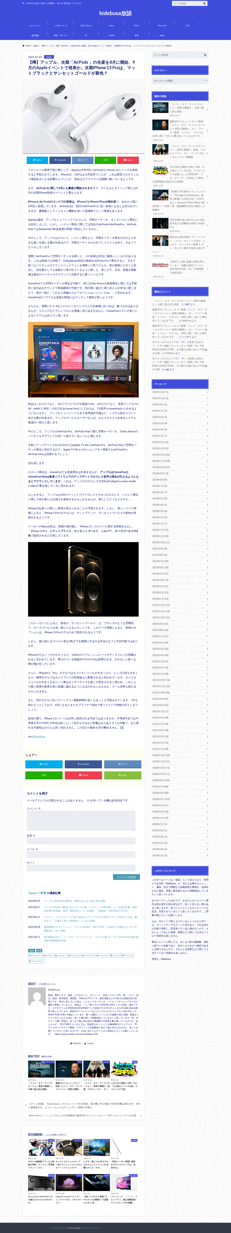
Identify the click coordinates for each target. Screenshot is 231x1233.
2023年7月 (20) (160, 561)
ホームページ (35, 25)
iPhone (116, 955)
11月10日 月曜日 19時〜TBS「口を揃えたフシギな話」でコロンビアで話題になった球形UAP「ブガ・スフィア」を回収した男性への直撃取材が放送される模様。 (178, 176)
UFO (187, 25)
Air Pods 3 (35, 955)
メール (32, 849)
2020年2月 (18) (160, 817)
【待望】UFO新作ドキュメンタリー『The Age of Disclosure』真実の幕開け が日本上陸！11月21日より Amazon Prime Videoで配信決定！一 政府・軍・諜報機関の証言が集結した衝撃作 (178, 202)
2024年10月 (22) (161, 467)
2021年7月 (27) (160, 711)
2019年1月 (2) (159, 855)
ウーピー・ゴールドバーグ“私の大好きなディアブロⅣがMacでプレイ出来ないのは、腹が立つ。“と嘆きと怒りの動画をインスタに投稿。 (90, 918)
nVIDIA (111, 35)
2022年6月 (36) (160, 642)
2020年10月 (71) (161, 767)
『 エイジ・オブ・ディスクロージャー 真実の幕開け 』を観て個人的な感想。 (187, 110)
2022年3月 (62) (160, 661)
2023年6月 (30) (160, 567)
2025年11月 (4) (160, 398)
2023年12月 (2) (160, 529)
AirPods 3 (61, 955)
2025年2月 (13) (160, 442)
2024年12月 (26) (161, 454)
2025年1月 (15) (160, 448)
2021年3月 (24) (160, 736)
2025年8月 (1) (159, 404)
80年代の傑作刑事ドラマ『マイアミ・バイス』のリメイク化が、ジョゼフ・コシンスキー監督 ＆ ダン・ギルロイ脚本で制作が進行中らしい (178, 246)
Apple (162, 35)
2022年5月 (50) (160, 648)
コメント (34, 808)
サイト (31, 862)
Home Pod (89, 955)
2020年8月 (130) (161, 780)
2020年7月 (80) (160, 786)
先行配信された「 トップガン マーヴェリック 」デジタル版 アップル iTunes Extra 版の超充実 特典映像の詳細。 (91, 938)
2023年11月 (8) (160, 536)
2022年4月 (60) (160, 655)
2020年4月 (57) (160, 805)
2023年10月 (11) (161, 542)
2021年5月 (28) (160, 723)
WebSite (77, 1043)
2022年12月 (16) (161, 605)
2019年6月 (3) (159, 836)
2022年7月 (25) (160, 636)
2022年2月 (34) (160, 667)
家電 (136, 35)
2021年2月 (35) (160, 742)
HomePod (103, 955)
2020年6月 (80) (160, 792)
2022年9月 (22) (160, 623)
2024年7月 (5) (159, 485)
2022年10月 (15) (161, 617)
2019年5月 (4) (159, 842)
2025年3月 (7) (159, 435)
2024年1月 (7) (159, 523)
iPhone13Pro (37, 961)
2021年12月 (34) (161, 680)
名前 (31, 835)
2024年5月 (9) (159, 498)
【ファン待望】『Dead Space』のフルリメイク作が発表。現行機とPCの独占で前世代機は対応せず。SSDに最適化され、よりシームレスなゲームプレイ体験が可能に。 (84, 1105)
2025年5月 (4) (159, 423)
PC (86, 35)
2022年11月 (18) (161, 611)
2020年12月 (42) (161, 755)
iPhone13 (128, 955)
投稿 (126, 526)
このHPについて (60, 25)
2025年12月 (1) (160, 392)
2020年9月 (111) (161, 774)
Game (111, 25)
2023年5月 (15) (160, 573)
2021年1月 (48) (160, 748)
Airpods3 (75, 955)
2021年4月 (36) (160, 730)
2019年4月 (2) (159, 849)
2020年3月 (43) (160, 811)
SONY (136, 25)
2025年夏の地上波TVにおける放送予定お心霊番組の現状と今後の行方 (187, 225)
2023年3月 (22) (160, 586)
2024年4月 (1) (159, 504)
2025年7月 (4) (159, 410)
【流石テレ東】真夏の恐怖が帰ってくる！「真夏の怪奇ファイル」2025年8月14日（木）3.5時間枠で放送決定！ (179, 269)
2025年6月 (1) (159, 417)
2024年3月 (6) (159, 511)
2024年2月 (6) (159, 517)
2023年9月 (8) (159, 548)
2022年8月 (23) (160, 630)
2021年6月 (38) (160, 717)
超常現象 (35, 35)
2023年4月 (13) (160, 579)
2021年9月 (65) (160, 698)
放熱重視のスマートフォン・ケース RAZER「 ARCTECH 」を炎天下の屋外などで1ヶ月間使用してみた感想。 (90, 928)
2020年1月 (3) (159, 824)
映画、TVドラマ (60, 35)
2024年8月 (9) (159, 479)
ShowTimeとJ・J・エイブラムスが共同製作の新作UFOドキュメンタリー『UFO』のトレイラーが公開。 (83, 1115)
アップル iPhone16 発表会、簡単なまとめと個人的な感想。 (76, 900)
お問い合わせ (85, 25)
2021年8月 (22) (160, 705)
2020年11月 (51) (161, 761)
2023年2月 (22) (160, 592)
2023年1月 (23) (160, 598)
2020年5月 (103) (161, 799)
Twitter (90, 1043)
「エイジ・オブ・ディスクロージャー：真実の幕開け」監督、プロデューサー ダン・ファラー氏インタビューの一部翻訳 (179, 153)
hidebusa (54, 989)
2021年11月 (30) (161, 686)
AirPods (48, 955)
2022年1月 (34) (160, 673)
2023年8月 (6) (159, 554)
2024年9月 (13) (160, 473)
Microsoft (162, 25)
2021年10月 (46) (161, 692)
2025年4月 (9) (159, 429)
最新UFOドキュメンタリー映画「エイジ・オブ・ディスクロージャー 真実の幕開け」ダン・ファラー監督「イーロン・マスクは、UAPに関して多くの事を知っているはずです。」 (178, 130)
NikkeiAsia (38, 736)
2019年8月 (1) (159, 830)
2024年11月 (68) (161, 460)
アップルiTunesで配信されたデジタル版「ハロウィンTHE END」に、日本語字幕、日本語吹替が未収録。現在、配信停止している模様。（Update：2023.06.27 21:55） (90, 909)
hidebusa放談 (115, 13)
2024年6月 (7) (159, 492)
